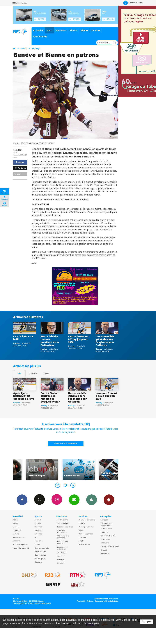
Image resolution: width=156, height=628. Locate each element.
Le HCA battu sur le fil (23, 338)
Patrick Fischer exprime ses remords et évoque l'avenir (50, 397)
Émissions (61, 30)
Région (15, 520)
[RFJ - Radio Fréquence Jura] (102, 574)
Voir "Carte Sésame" (66, 469)
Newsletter (105, 553)
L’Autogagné (62, 552)
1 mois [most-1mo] (46, 373)
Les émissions (62, 520)
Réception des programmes (106, 524)
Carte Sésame (106, 529)
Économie (17, 530)
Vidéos (84, 30)
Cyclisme (38, 534)
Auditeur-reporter (135, 3)
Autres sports (40, 558)
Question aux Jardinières (62, 548)
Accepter (146, 621)
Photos (74, 30)
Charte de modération (110, 546)
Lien (18, 174)
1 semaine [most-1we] (32, 373)
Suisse (15, 523)
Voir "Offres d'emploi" (29, 469)
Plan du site (46, 603)
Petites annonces (86, 534)
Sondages (60, 559)
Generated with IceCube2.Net (106, 601)
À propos (104, 520)
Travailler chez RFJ (108, 536)
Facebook (22, 499)
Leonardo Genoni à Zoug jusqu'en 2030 (78, 339)
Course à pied (40, 555)
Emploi (81, 541)
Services (95, 30)
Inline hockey (40, 551)
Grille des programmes (62, 531)
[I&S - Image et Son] (77, 584)
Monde (16, 527)
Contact (104, 550)
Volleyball (38, 530)
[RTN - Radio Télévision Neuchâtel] (77, 574)
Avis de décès (84, 544)
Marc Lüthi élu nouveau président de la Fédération (50, 341)
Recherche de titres (65, 527)
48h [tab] (19, 373)
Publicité (104, 532)
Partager (20, 162)
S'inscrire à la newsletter (65, 443)
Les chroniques (63, 523)
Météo (81, 530)
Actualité (38, 30)
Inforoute (82, 537)
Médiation (105, 543)
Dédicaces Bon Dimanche (63, 537)
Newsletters (74, 499)
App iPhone (91, 499)
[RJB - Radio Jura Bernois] (53, 574)
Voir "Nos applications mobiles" (102, 469)
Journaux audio (19, 537)
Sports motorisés (42, 548)
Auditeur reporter (20, 544)
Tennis (37, 544)
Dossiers (16, 541)
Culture (16, 534)
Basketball (39, 527)
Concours (60, 563)
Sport (49, 30)
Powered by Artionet (85, 601)
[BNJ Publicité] (28, 574)
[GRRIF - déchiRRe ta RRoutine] (53, 584)
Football (38, 520)
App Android (109, 499)
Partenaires (105, 539)
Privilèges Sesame (86, 527)
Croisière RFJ (40, 36)
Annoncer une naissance (62, 542)
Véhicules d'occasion (87, 520)
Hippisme (39, 541)
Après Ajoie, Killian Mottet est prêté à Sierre (23, 396)
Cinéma (82, 523)
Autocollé (60, 556)
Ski (36, 537)
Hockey (36, 48)
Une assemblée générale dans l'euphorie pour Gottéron (105, 341)
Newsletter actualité (21, 548)
